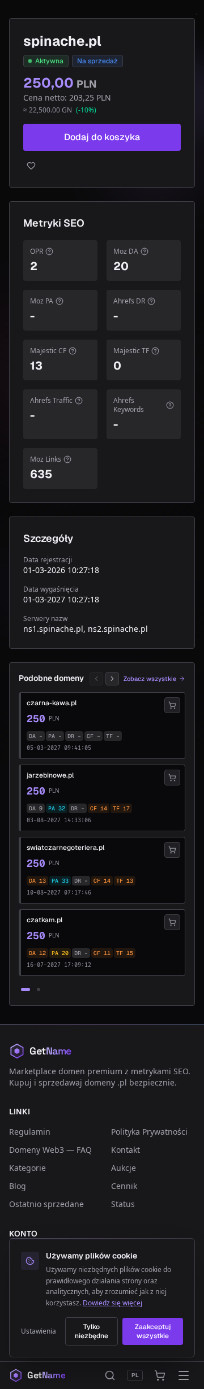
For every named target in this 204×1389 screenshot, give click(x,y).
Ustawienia (38, 1331)
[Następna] (112, 678)
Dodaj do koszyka (102, 137)
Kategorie (27, 1167)
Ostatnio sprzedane (46, 1204)
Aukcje (123, 1167)
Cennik (124, 1185)
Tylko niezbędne (91, 1331)
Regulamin (29, 1131)
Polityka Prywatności (149, 1131)
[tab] (25, 989)
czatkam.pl (44, 919)
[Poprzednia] (96, 678)
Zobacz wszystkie (150, 679)
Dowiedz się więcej (112, 1303)
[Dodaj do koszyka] (172, 705)
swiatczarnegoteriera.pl (65, 847)
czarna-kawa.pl (51, 702)
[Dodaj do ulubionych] (102, 165)
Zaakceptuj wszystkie (153, 1331)
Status (123, 1204)
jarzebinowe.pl (50, 775)
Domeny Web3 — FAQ (50, 1149)
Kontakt (125, 1149)
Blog (17, 1185)
